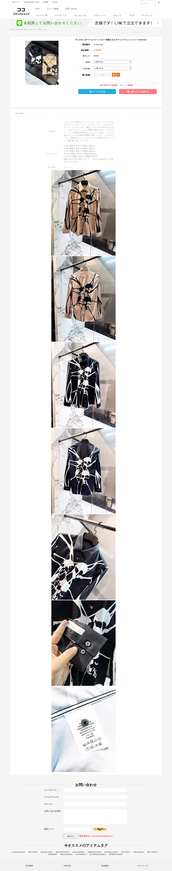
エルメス (117, 15)
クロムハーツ (100, 15)
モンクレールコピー (62, 852)
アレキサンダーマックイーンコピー (141, 32)
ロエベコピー (32, 852)
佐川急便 (54, 2)
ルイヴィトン (61, 15)
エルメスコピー (138, 852)
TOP (39, 29)
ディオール (147, 15)
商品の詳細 (19, 113)
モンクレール (80, 15)
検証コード (49, 829)
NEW (37, 9)
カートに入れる (98, 92)
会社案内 (104, 866)
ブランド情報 (52, 9)
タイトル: (48, 804)
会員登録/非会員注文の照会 (31, 2)
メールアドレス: (51, 797)
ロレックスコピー (66, 854)
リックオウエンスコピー (97, 854)
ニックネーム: (50, 790)
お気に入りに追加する (139, 92)
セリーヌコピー (152, 852)
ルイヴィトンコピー (111, 852)
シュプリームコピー (18, 852)
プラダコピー (52, 854)
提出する (70, 836)
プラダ (131, 15)
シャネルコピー (81, 854)
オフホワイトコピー (116, 854)
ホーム (12, 29)
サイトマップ (142, 866)
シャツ (44, 29)
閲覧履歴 (45, 2)
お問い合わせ (71, 9)
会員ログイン (16, 2)
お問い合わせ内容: (52, 811)
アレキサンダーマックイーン (26, 29)
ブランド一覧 (42, 15)
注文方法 (67, 866)
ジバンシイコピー (79, 852)
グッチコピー (125, 852)
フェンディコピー (47, 852)
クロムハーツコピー (94, 852)
